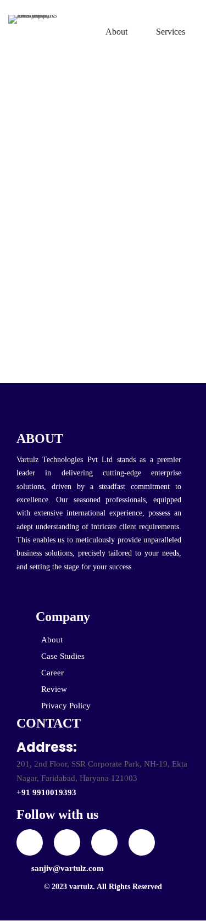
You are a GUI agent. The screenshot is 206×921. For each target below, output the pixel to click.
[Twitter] (29, 842)
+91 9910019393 (46, 792)
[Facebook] (67, 842)
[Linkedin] (142, 842)
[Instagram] (104, 842)
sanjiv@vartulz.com (67, 868)
